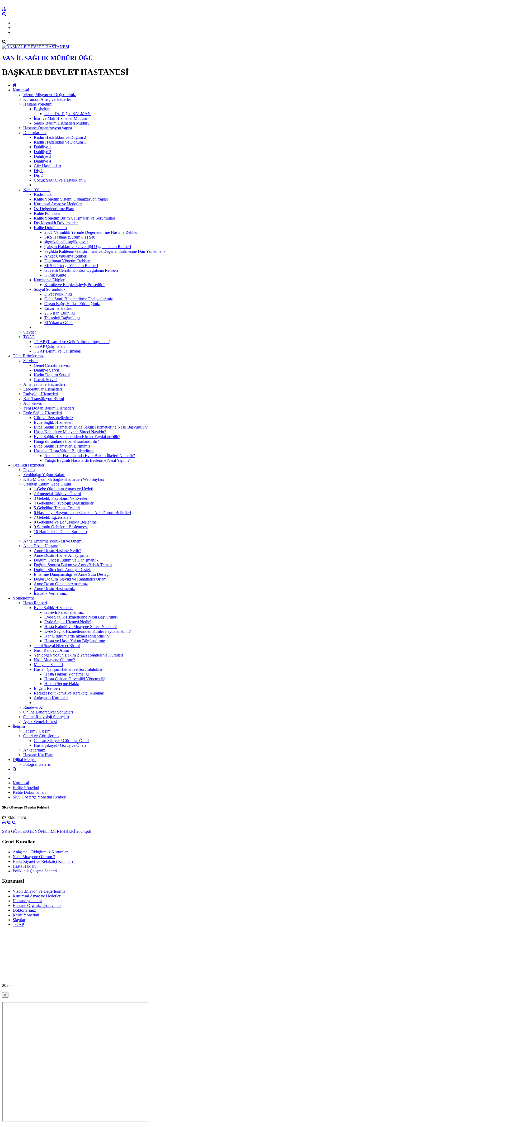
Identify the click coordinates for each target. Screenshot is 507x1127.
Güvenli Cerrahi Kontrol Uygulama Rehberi (81, 270)
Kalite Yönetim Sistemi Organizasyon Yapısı (71, 199)
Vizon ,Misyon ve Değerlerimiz (49, 94)
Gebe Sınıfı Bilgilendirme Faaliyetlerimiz (78, 299)
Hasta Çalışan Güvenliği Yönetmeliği (75, 679)
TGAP (29, 337)
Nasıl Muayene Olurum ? (34, 856)
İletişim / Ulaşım (36, 731)
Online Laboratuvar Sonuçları (48, 712)
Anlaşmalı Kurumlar (51, 698)
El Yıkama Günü (58, 322)
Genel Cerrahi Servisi (52, 365)
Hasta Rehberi (35, 603)
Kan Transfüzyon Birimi (43, 398)
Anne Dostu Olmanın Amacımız (61, 584)
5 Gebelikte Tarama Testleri (57, 508)
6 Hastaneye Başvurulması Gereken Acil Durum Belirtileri (82, 512)
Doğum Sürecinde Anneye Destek (62, 569)
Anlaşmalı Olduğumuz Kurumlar (40, 852)
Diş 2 (38, 175)
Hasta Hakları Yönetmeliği (66, 674)
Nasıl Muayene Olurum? (54, 660)
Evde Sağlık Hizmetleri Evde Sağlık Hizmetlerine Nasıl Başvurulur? (91, 427)
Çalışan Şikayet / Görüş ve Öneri (61, 740)
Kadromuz (42, 194)
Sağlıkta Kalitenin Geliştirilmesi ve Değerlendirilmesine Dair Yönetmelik (105, 251)
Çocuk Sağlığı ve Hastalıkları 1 (60, 180)
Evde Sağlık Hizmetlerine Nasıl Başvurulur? (81, 617)
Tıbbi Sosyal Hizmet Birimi (57, 645)
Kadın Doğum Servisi (52, 375)
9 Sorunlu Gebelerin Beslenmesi (61, 527)
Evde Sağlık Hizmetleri (42, 413)
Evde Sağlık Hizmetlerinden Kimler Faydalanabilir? (77, 436)
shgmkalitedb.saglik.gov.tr (66, 242)
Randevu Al (33, 707)
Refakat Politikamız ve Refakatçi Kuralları (69, 693)
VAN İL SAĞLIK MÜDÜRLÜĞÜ (47, 58)
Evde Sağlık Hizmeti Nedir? (67, 622)
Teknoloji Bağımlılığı (62, 318)
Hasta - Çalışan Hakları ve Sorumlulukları (69, 669)
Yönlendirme (24, 598)
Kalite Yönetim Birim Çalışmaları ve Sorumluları (74, 218)
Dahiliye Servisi (47, 370)
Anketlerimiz (34, 750)
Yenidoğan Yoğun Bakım (44, 474)
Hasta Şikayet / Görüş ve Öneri (60, 745)
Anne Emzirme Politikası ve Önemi (52, 541)
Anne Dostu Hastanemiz (54, 588)
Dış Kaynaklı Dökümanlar (56, 223)
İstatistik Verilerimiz (50, 593)
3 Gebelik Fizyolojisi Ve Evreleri (61, 498)
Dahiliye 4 (42, 161)
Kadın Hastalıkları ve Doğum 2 (60, 137)
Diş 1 (38, 170)
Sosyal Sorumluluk (49, 289)
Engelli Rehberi (47, 688)
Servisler (30, 360)
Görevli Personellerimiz (53, 417)
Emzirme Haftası (58, 308)
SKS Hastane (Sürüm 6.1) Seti (69, 237)
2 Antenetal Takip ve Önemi (57, 493)
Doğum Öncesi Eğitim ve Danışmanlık (66, 560)
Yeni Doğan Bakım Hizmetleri (48, 408)
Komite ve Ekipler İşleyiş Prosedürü (74, 284)
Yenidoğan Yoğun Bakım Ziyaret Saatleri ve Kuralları (78, 655)
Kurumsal (21, 90)
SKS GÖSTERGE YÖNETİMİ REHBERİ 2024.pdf (46, 831)
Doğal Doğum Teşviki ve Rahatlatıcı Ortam (70, 579)
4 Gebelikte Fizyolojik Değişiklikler (63, 503)
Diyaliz (29, 470)
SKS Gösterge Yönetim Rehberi (71, 265)
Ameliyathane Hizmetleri (44, 384)
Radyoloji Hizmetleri (40, 394)
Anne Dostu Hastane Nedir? (57, 550)
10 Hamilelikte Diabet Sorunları (60, 531)
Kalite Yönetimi (36, 189)
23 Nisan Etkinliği (59, 313)
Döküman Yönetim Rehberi (67, 261)
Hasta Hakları (24, 866)
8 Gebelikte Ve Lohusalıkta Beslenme (65, 522)
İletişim (19, 726)
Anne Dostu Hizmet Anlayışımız (61, 555)
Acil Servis (32, 403)
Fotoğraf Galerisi (37, 764)
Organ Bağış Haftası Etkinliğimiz (72, 303)
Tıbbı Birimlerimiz (28, 356)
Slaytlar (29, 332)
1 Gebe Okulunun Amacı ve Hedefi (63, 489)
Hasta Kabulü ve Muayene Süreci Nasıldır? (70, 432)
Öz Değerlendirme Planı (54, 208)
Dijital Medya (24, 759)
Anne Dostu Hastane (40, 546)
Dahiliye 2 (42, 151)
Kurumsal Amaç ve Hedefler (47, 99)
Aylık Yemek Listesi (40, 721)
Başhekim (42, 109)
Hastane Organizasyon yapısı (47, 128)
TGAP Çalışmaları (49, 346)
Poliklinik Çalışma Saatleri (35, 871)
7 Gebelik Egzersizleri (52, 517)
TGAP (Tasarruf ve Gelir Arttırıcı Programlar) (72, 341)
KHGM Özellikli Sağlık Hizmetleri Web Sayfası (63, 479)
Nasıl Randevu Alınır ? (53, 650)
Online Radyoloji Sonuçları (46, 717)
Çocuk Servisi (45, 379)
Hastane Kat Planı (38, 755)
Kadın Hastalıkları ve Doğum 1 (60, 142)
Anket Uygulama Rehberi (65, 256)
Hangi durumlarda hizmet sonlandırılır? (66, 441)
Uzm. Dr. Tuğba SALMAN (67, 113)
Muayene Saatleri (48, 664)
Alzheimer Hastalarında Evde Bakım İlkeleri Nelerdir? (89, 455)
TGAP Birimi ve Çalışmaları (57, 351)
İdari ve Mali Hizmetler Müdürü (60, 118)
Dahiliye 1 (42, 147)
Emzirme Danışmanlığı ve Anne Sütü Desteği (72, 574)
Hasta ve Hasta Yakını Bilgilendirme (64, 451)
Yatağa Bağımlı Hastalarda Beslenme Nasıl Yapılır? (87, 460)
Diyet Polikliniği (58, 294)
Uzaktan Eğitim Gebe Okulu (47, 484)
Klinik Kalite (55, 275)
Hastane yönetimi (37, 104)
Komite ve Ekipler (49, 280)
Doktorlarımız (34, 132)
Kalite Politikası (47, 213)
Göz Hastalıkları (47, 166)
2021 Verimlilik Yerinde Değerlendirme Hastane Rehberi (91, 232)
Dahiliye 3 (42, 156)
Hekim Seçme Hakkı (61, 683)
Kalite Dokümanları (50, 227)
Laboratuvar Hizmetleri (42, 389)
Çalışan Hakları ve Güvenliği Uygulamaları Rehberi (87, 246)
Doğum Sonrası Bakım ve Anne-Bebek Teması (73, 565)
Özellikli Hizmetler (28, 465)
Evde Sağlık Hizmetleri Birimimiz (62, 446)
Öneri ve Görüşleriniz (41, 736)
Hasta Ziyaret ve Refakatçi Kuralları (43, 861)
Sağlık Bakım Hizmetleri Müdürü (62, 123)
